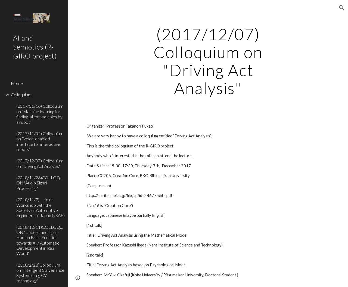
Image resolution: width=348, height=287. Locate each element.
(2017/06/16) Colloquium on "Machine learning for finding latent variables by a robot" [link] (39, 113)
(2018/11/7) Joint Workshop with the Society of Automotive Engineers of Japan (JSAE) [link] (40, 207)
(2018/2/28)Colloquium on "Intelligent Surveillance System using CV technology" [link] (40, 272)
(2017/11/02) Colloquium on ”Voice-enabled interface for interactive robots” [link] (39, 141)
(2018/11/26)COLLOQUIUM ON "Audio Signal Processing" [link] (40, 183)
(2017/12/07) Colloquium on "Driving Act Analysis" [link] (39, 163)
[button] (341, 7)
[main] (207, 61)
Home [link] (17, 83)
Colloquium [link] (21, 94)
